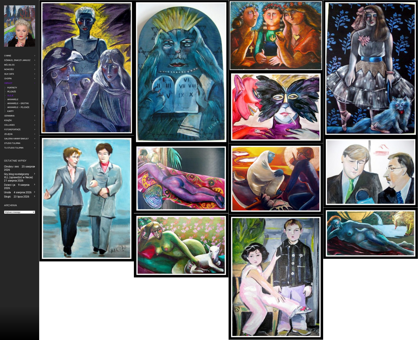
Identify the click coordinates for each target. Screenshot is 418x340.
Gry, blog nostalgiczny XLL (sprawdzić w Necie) (18, 176)
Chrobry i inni (11, 166)
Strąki (7, 196)
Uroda (7, 192)
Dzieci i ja (9, 184)
